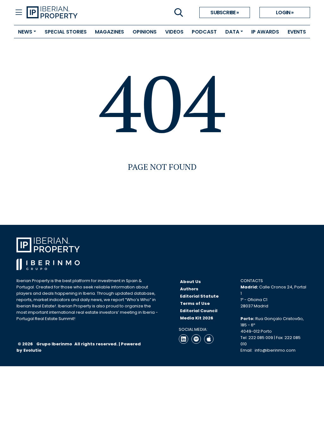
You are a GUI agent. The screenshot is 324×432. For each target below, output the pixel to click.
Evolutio (32, 350)
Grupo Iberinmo (54, 344)
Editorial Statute (199, 296)
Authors (189, 289)
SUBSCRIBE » (224, 12)
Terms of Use (195, 303)
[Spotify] (196, 339)
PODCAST (204, 31)
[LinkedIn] (183, 339)
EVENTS (297, 31)
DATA (232, 31)
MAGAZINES (109, 31)
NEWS (25, 31)
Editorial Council (198, 311)
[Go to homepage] (94, 12)
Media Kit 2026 (196, 318)
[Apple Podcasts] (209, 339)
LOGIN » (284, 12)
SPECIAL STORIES (66, 31)
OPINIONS (145, 31)
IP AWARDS (265, 31)
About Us (190, 282)
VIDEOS (174, 31)
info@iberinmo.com (275, 350)
